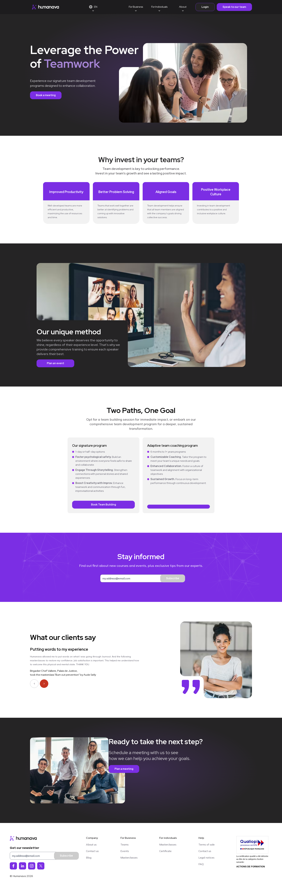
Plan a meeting (124, 769)
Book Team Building (103, 504)
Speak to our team (234, 7)
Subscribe (172, 578)
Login (205, 7)
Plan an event (55, 363)
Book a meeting (46, 95)
